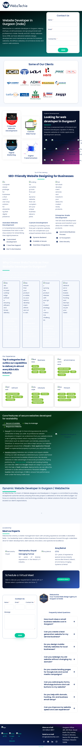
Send (63, 50)
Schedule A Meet (63, 579)
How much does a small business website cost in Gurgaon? (55, 621)
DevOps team (21, 462)
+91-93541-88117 (48, 730)
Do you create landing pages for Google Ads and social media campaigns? (57, 672)
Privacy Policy (41, 746)
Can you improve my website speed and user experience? (57, 708)
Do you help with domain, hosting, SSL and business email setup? (56, 697)
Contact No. (52, 39)
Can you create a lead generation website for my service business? (56, 634)
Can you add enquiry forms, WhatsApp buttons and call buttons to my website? (57, 684)
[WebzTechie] (15, 7)
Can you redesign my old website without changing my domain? (58, 659)
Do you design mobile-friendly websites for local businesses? (56, 646)
